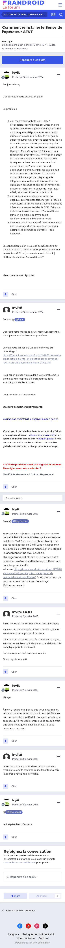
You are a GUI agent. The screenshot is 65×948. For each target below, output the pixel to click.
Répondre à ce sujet (32, 59)
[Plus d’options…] (58, 75)
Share (16, 895)
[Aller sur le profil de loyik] (6, 75)
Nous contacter (26, 938)
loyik (10, 41)
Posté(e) (28, 77)
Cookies (43, 938)
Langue (13, 934)
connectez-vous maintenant (20, 862)
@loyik (19, 319)
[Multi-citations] (5, 294)
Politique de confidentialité (38, 934)
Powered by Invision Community (32, 942)
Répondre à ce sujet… (22, 876)
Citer (14, 294)
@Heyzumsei (20, 521)
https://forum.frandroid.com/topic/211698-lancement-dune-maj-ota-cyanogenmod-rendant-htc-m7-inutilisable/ (32, 573)
